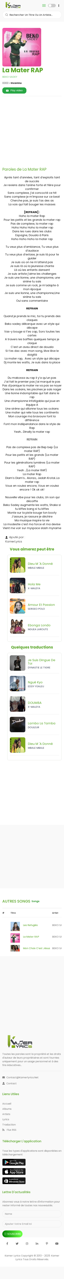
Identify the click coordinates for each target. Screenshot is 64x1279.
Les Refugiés (30, 925)
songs (35, 901)
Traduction (9, 1124)
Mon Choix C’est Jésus (36, 948)
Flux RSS (11, 1130)
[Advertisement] (32, 130)
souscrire (14, 1234)
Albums (6, 1109)
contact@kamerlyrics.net (22, 1077)
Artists (6, 1114)
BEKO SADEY (9, 77)
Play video (16, 90)
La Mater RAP (31, 936)
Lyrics (5, 1119)
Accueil (6, 1103)
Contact (11, 1083)
